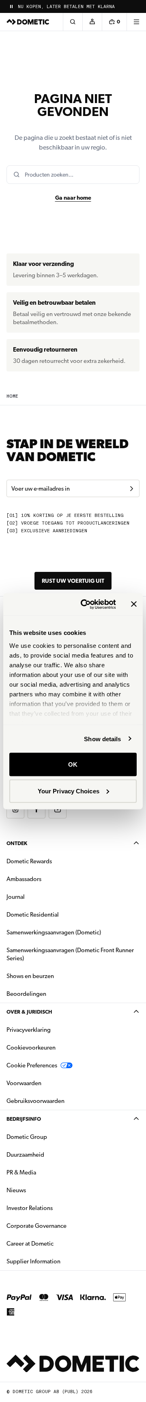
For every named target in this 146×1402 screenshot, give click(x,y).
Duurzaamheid (25, 1154)
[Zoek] (72, 22)
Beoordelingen (26, 993)
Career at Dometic (55, 1243)
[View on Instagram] (15, 809)
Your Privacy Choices (68, 790)
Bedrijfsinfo (23, 1119)
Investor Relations (55, 1208)
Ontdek (16, 843)
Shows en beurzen (30, 976)
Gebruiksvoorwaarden (35, 1101)
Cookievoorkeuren (31, 1047)
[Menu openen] (136, 22)
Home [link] (12, 396)
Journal (15, 896)
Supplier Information (33, 1261)
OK (72, 764)
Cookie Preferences (31, 1065)
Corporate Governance (62, 1225)
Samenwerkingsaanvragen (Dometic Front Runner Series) (70, 954)
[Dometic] (27, 22)
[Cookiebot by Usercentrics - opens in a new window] (85, 604)
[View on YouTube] (58, 809)
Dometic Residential (58, 914)
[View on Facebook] (36, 809)
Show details (102, 738)
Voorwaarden (23, 1083)
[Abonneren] (131, 489)
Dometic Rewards (29, 861)
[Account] (92, 22)
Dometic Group (52, 1137)
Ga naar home (73, 197)
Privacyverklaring (28, 1029)
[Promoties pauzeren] (11, 6)
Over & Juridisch (29, 1012)
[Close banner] (134, 604)
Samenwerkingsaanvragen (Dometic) (53, 932)
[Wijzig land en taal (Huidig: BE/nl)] (136, 6)
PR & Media (46, 1172)
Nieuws (41, 1190)
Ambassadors (23, 879)
